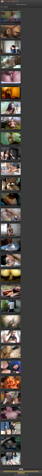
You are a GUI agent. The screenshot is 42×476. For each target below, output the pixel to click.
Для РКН (26, 474)
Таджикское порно (35, 471)
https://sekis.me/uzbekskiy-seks (9, 471)
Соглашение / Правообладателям (21, 474)
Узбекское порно (28, 471)
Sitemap (15, 474)
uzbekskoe (23, 471)
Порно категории (15, 1)
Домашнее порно (17, 471)
